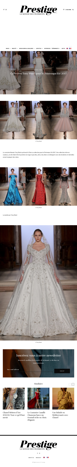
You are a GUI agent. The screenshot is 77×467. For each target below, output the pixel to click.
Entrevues (47, 48)
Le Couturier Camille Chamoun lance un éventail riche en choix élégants (37, 416)
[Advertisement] (38, 32)
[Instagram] (6, 9)
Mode (7, 48)
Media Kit (38, 457)
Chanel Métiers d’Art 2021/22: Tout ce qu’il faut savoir (14, 415)
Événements (55, 48)
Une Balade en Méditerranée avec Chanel (60, 415)
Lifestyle (38, 48)
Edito (63, 48)
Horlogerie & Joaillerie (26, 48)
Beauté (14, 48)
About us (31, 457)
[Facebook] (4, 9)
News (40, 69)
